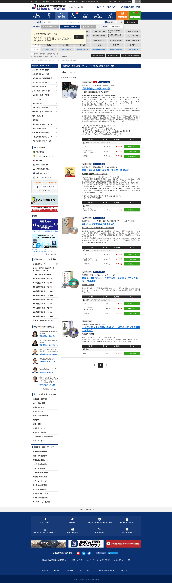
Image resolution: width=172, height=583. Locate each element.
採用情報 (57, 570)
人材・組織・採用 (39, 403)
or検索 (120, 22)
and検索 (110, 22)
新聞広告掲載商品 (42, 165)
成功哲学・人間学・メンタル (42, 124)
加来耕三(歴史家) (88, 285)
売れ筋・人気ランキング (44, 156)
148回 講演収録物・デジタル (43, 291)
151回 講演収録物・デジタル (43, 278)
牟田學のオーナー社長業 (41, 502)
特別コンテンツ (41, 173)
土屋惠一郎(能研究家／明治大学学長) (95, 92)
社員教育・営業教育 (40, 432)
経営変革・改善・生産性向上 (42, 112)
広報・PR (116, 45)
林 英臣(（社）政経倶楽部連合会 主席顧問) (98, 228)
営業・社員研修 (37, 116)
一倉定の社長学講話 (116, 49)
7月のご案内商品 (133, 49)
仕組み (49, 45)
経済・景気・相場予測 (40, 107)
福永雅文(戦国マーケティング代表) (94, 174)
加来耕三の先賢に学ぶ (40, 497)
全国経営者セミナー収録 (40, 74)
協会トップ (76, 560)
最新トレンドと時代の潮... (114, 31)
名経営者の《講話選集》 (99, 49)
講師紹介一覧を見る (50, 389)
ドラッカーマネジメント (41, 481)
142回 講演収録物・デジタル (43, 316)
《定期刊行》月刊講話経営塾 (42, 78)
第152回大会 (49, 49)
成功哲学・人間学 (133, 31)
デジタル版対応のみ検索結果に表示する (47, 54)
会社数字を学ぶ (38, 407)
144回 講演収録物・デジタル (43, 308)
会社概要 (45, 570)
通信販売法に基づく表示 (107, 570)
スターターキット (39, 441)
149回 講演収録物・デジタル (43, 287)
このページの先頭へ (86, 509)
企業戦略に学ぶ (37, 103)
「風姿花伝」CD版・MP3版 (96, 88)
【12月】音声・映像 (99, 31)
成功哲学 (36, 420)
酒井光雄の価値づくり (40, 460)
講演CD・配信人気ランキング (43, 320)
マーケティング (37, 99)
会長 (99, 45)
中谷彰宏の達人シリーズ (41, 493)
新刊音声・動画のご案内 (40, 70)
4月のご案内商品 (66, 49)
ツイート (113, 553)
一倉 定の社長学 (39, 468)
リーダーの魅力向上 (116, 40)
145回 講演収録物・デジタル (43, 304)
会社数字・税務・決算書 (40, 95)
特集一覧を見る (52, 254)
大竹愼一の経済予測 (40, 477)
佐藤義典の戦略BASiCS (41, 472)
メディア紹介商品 (41, 169)
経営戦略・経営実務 (39, 86)
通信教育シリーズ (39, 428)
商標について (125, 570)
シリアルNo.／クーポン (44, 177)
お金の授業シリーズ (39, 128)
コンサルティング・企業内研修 (97, 560)
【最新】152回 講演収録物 (42, 274)
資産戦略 (35, 120)
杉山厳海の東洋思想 (40, 485)
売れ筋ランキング (82, 49)
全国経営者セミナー (40, 264)
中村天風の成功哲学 (40, 464)
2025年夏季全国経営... (99, 36)
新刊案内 (39, 160)
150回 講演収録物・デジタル (43, 283)
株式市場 (132, 45)
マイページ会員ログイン (108, 7)
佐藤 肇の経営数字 (40, 456)
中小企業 (82, 45)
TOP (32, 60)
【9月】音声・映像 (132, 36)
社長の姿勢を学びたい (99, 40)
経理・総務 (37, 424)
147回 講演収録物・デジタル (43, 295)
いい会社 (65, 45)
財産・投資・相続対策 (40, 415)
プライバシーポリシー (85, 570)
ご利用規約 (69, 570)
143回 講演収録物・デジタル (43, 312)
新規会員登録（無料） (132, 7)
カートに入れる (132, 146)
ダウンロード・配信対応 (40, 82)
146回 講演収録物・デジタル (43, 299)
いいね (101, 553)
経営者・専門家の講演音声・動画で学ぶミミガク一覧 (43, 269)
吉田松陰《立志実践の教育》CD (98, 224)
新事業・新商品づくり (133, 40)
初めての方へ (40, 152)
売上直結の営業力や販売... (114, 35)
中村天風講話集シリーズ (40, 132)
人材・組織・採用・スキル (41, 91)
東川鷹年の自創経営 (40, 489)
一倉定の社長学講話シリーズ (42, 137)
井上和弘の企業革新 (40, 451)
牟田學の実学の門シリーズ (41, 141)
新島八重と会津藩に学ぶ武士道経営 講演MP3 (105, 170)
